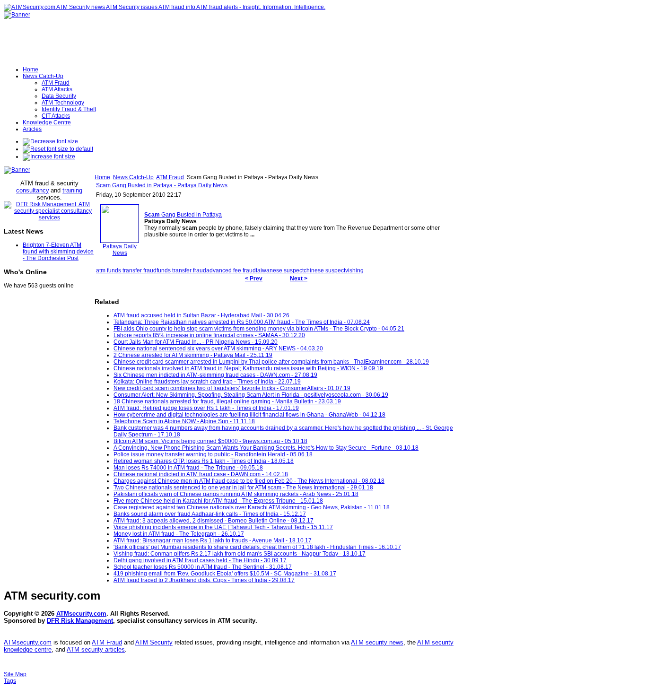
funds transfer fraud (181, 270)
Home (102, 177)
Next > (298, 278)
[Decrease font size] (50, 141)
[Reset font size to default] (58, 149)
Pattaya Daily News (120, 249)
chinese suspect (324, 270)
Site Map (15, 674)
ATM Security (154, 642)
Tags (10, 681)
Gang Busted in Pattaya (183, 214)
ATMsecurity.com (81, 613)
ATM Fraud (170, 177)
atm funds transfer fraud (126, 270)
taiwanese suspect (280, 270)
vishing (354, 270)
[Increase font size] (49, 156)
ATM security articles (96, 649)
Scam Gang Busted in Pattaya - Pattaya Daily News (161, 185)
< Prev (253, 278)
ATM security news (377, 642)
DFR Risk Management (80, 620)
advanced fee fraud (231, 270)
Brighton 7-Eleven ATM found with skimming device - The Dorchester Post (58, 251)
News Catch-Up (133, 177)
